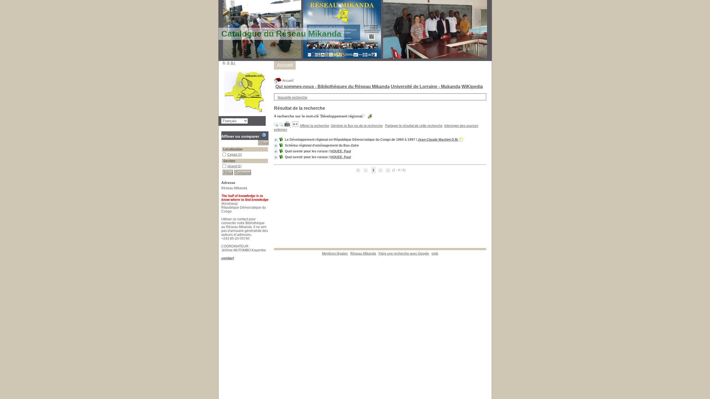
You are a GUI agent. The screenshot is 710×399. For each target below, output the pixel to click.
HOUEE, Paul (340, 151)
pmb (435, 253)
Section (229, 161)
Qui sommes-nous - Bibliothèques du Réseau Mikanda (332, 86)
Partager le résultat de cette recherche (414, 126)
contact (227, 258)
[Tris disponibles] (295, 126)
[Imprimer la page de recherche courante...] (288, 126)
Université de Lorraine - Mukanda (425, 86)
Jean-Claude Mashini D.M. (438, 140)
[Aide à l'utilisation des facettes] (263, 135)
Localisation (232, 149)
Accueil (287, 81)
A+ (233, 63)
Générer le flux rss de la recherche (357, 126)
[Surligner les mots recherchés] (370, 116)
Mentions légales (335, 253)
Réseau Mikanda (363, 253)
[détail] (276, 140)
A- (224, 62)
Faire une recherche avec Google (404, 253)
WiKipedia (472, 86)
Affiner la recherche (314, 126)
